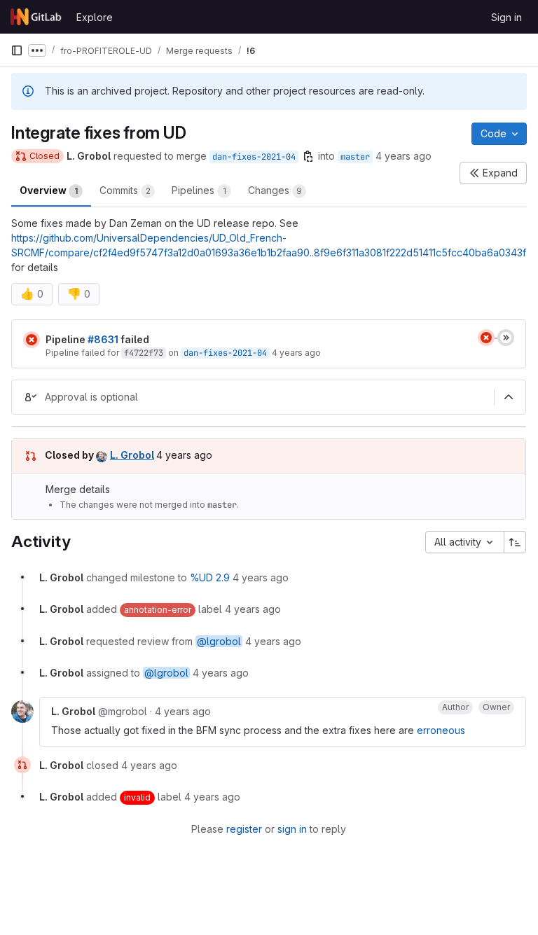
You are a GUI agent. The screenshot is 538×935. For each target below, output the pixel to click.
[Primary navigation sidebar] (17, 50)
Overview (49, 190)
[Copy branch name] (308, 156)
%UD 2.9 (210, 577)
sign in (292, 829)
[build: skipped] (505, 337)
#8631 (103, 339)
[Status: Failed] (31, 339)
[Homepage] (36, 17)
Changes (275, 190)
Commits (125, 190)
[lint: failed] (486, 337)
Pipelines (199, 190)
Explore (94, 17)
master (355, 156)
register (244, 829)
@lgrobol (219, 641)
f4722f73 (143, 353)
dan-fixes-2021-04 (254, 156)
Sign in (506, 17)
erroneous (441, 730)
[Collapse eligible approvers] (508, 397)
